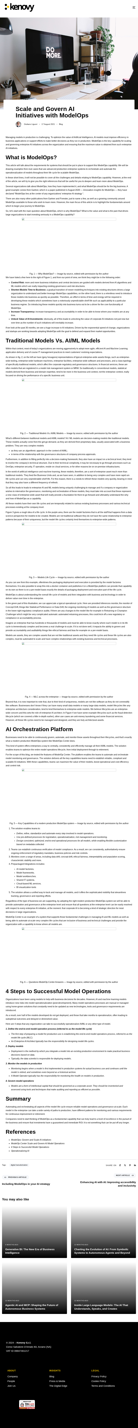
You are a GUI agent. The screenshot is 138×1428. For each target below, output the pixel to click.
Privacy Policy (98, 1376)
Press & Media (57, 1381)
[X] (125, 1165)
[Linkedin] (135, 1165)
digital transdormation (19, 1165)
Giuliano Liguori (30, 124)
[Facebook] (120, 1165)
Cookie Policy (98, 1381)
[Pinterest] (130, 1165)
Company (12, 1376)
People (11, 1381)
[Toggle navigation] (113, 7)
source (70, 274)
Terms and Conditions (103, 1386)
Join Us (11, 1386)
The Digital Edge (58, 1386)
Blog (61, 124)
